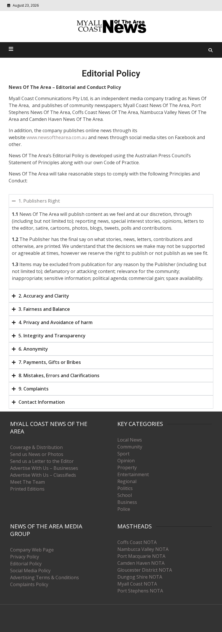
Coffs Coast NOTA (137, 542)
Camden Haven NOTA (140, 563)
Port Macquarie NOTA (141, 556)
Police (123, 509)
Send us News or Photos (36, 454)
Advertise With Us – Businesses (44, 468)
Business (127, 502)
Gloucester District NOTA (144, 570)
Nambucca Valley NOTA (143, 549)
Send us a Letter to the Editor (42, 461)
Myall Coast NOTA (137, 584)
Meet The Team (27, 482)
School (124, 495)
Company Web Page (32, 550)
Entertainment (133, 474)
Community (129, 447)
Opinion (126, 460)
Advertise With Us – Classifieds (43, 475)
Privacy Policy (24, 557)
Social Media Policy (30, 570)
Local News (129, 440)
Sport (123, 453)
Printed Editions (27, 489)
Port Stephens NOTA (140, 591)
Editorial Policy (26, 563)
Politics (125, 488)
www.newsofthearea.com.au (57, 137)
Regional (126, 481)
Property (127, 467)
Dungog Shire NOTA (139, 577)
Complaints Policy (29, 584)
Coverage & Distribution (36, 447)
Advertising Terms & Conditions (44, 577)
